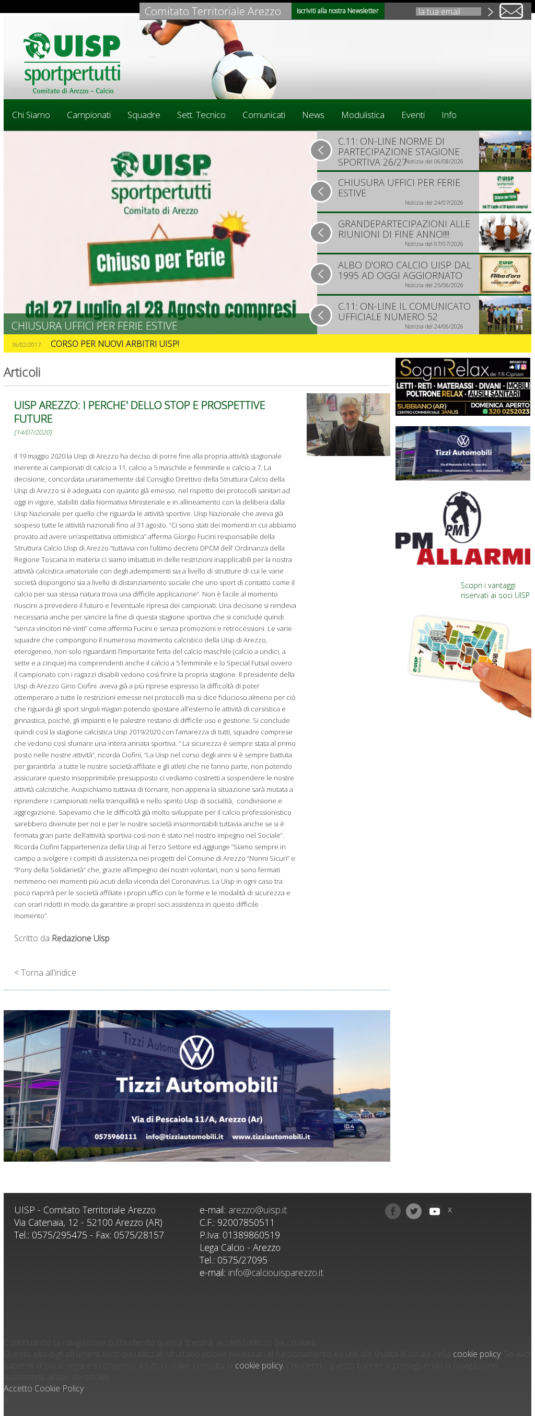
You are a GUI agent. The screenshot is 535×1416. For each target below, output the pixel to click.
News (313, 115)
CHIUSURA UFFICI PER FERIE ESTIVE (94, 326)
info (449, 115)
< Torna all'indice (45, 972)
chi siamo (31, 115)
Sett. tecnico (201, 115)
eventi (413, 115)
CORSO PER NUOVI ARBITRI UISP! (115, 343)
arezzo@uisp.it (257, 1209)
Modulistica (363, 115)
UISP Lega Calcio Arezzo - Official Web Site (76, 62)
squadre (143, 115)
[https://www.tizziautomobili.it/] (197, 1087)
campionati (89, 115)
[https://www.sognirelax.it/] (463, 387)
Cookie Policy (59, 1388)
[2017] (348, 426)
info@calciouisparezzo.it (275, 1272)
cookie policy (477, 1354)
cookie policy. (259, 1365)
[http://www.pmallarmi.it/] (463, 528)
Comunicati (263, 115)
